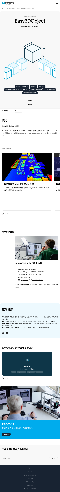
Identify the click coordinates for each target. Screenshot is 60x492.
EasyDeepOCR (22, 269)
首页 (3, 8)
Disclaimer (30, 478)
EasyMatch (27, 272)
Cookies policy (30, 485)
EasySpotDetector (26, 277)
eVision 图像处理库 (21, 8)
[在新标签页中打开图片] (27, 167)
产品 (6, 8)
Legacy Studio (24, 280)
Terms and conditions (30, 475)
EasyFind (20, 272)
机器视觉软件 (12, 8)
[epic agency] (24, 489)
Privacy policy (30, 482)
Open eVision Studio (23, 274)
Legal (30, 472)
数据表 (30, 104)
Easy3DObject (30, 8)
